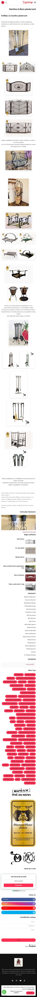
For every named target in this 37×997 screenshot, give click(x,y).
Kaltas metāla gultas (30, 633)
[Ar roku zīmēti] (30, 550)
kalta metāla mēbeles (10, 739)
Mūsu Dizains (32, 621)
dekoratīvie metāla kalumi (13, 700)
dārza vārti (9, 710)
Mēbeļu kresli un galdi (9, 682)
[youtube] (20, 980)
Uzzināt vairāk (30, 989)
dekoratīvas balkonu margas (27, 696)
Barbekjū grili (18, 674)
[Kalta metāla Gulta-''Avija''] (30, 586)
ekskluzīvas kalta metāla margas (26, 714)
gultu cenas (31, 725)
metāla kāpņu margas (28, 779)
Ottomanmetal (30, 664)
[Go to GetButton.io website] (4, 995)
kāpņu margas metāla (28, 765)
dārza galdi (14, 707)
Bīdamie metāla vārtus (30, 597)
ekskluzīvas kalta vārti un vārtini (26, 718)
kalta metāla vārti (29, 743)
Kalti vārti (31, 682)
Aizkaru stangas (30, 674)
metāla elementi (29, 772)
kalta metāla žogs (16, 743)
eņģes (12, 718)
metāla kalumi (8, 775)
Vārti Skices (20, 539)
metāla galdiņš (17, 772)
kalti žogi (10, 747)
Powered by (22, 890)
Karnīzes (33, 652)
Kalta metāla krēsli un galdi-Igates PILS (13, 567)
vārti (17, 779)
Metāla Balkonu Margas (30, 603)
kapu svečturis (19, 757)
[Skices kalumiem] (30, 577)
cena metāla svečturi (19, 689)
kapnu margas (11, 754)
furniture (20, 721)
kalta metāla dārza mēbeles (27, 739)
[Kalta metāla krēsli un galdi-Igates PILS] (30, 568)
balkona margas (30, 685)
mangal (5, 765)
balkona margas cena (16, 685)
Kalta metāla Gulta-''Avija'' (16, 584)
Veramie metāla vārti (30, 600)
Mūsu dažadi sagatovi (30, 624)
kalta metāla (31, 736)
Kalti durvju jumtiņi (31, 609)
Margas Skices (20, 557)
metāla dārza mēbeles (17, 768)
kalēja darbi (21, 750)
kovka (10, 757)
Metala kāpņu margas (30, 606)
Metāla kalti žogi (31, 627)
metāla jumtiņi (19, 775)
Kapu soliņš (22, 682)
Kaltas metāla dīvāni (30, 630)
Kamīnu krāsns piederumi (29, 636)
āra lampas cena (30, 783)
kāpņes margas (30, 761)
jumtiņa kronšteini (29, 728)
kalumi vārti (31, 750)
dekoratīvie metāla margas (27, 703)
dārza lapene (30, 710)
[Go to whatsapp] (4, 992)
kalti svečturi (19, 747)
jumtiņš (19, 728)
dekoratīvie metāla (29, 700)
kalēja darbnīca (10, 750)
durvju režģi (24, 707)
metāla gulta (30, 775)
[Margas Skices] (30, 559)
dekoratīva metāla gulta (28, 692)
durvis (32, 707)
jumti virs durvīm (20, 725)
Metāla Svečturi (32, 640)
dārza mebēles (19, 710)
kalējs (32, 754)
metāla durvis (30, 768)
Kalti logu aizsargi (31, 615)
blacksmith (31, 689)
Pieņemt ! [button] (30, 993)
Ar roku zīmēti (19, 548)
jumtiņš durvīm (12, 732)
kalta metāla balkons (18, 736)
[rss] (12, 980)
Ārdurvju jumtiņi (8, 779)
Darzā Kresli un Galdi (30, 612)
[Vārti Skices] (30, 541)
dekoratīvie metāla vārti (10, 703)
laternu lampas (15, 765)
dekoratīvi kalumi (11, 696)
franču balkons (30, 721)
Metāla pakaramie (31, 649)
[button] (35, 2)
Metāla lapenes (32, 643)
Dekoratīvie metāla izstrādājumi (25, 678)
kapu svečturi (30, 757)
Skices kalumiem (19, 575)
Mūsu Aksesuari (32, 618)
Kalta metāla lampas (30, 646)
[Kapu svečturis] (18, 522)
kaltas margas (30, 747)
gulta (12, 721)
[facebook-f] (24, 980)
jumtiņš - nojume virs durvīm (27, 732)
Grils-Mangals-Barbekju (30, 655)
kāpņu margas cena (17, 761)
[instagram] (16, 980)
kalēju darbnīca (23, 754)
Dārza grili (10, 678)
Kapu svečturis (30, 535)
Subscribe (18, 885)
